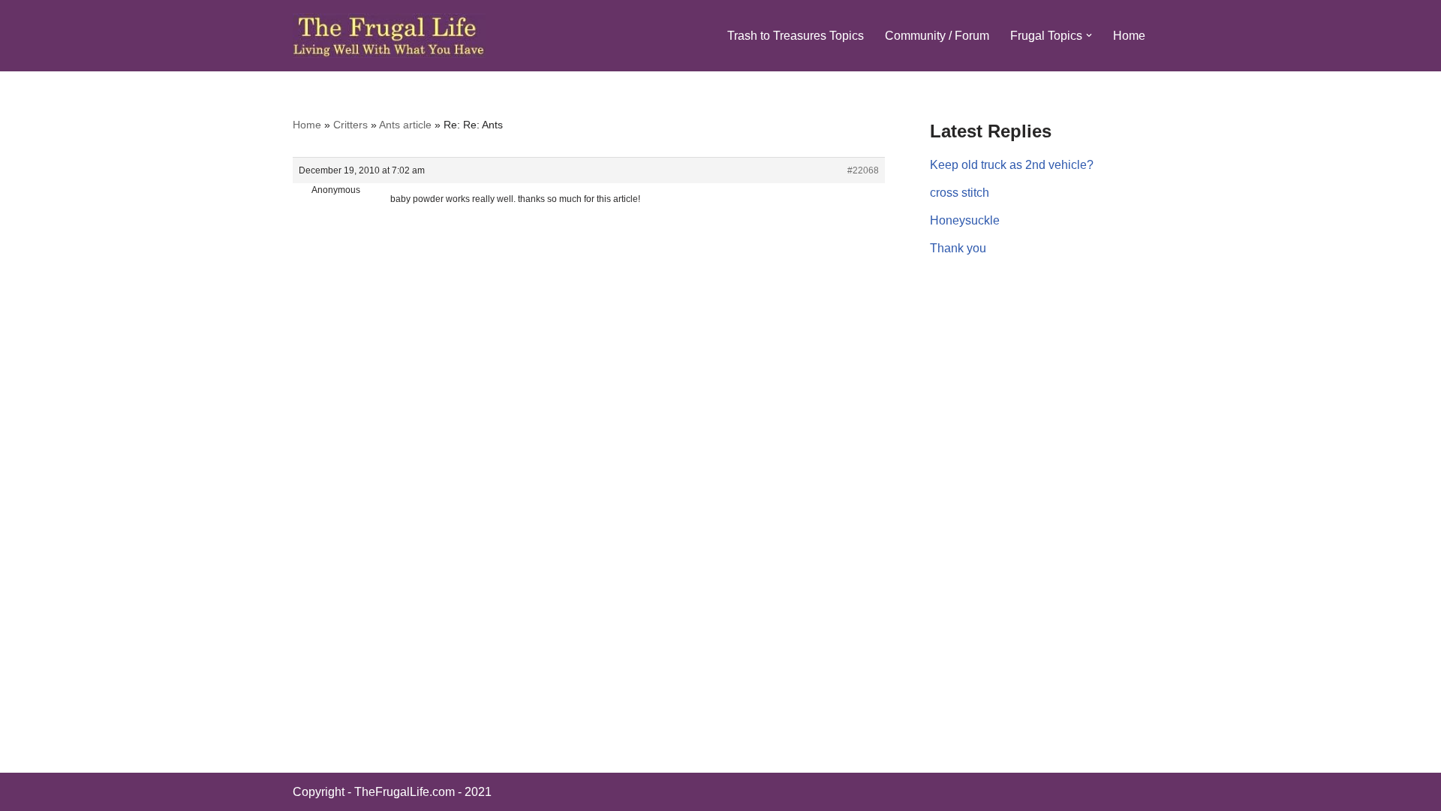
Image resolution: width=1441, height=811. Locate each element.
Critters (350, 125)
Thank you (958, 248)
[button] (1089, 35)
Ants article (405, 125)
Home (1129, 35)
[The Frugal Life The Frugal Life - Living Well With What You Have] (389, 36)
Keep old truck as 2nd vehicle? (1012, 164)
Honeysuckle (965, 220)
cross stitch (959, 192)
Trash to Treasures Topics (795, 35)
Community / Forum (937, 35)
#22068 (863, 170)
